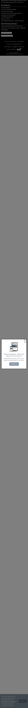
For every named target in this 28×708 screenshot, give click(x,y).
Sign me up (14, 364)
